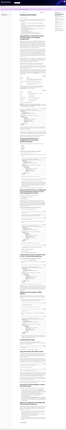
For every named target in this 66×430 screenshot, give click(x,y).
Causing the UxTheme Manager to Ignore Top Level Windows (59, 28)
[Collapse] (11, 11)
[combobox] (6, 13)
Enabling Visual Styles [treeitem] (4, 14)
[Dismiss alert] (64, 1)
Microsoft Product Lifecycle (24, 9)
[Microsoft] (1, 6)
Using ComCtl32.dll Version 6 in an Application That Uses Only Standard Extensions (60, 17)
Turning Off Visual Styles (58, 25)
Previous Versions (24, 12)
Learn (20, 12)
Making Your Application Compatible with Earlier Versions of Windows (59, 30)
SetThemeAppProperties (29, 395)
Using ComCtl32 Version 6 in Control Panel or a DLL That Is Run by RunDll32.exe (59, 22)
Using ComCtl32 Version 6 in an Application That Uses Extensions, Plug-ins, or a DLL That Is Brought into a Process (59, 19)
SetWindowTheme (22, 342)
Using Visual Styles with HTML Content (59, 27)
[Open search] (62, 6)
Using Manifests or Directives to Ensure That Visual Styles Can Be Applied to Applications (59, 14)
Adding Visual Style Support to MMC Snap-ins (59, 24)
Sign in (64, 6)
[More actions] (45, 12)
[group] (33, 133)
